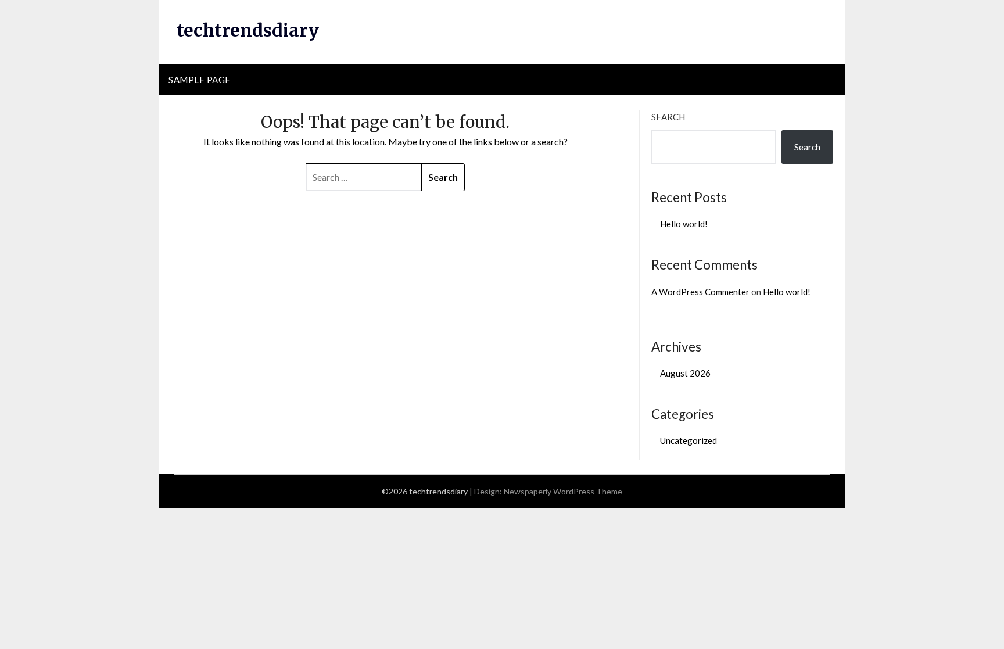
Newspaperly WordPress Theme (563, 491)
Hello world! (684, 223)
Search (668, 117)
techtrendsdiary (248, 30)
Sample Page (199, 79)
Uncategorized (688, 440)
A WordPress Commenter (700, 291)
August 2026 (685, 373)
